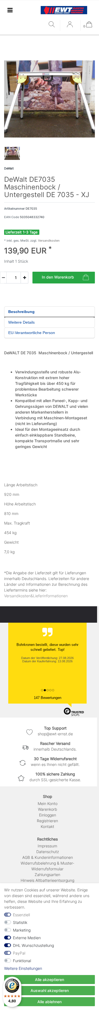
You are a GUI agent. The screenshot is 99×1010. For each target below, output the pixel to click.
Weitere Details (21, 322)
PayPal (19, 953)
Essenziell (21, 914)
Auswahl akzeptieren (50, 990)
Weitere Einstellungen (23, 968)
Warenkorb (47, 809)
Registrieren (47, 820)
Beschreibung (21, 311)
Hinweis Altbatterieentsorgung (47, 880)
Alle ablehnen (49, 1001)
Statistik (20, 922)
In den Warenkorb (58, 277)
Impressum (47, 846)
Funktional (22, 960)
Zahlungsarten (47, 874)
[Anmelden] (70, 26)
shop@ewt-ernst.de (55, 733)
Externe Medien (27, 937)
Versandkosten (48, 240)
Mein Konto (47, 803)
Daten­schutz (47, 851)
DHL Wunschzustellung (33, 945)
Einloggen (47, 815)
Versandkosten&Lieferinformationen (36, 595)
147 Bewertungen (47, 698)
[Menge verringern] (3, 277)
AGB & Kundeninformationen (47, 857)
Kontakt (47, 826)
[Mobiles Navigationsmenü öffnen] (10, 10)
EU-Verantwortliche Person (31, 332)
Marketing (22, 930)
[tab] (49, 311)
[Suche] (53, 24)
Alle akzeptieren (49, 979)
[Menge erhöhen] (24, 277)
